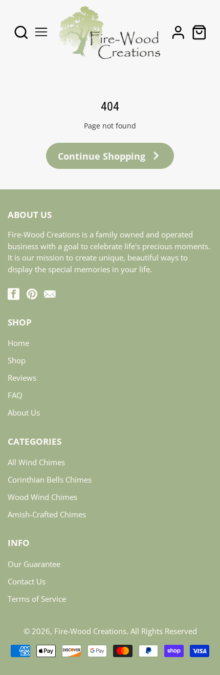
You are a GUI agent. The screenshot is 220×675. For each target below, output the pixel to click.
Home (18, 343)
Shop (17, 360)
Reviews (22, 378)
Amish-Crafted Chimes (47, 514)
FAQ (15, 395)
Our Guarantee (34, 564)
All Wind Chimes (36, 462)
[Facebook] (13, 294)
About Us (24, 412)
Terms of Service (37, 599)
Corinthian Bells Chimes (50, 479)
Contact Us (27, 581)
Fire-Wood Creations (90, 631)
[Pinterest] (32, 294)
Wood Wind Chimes (42, 497)
